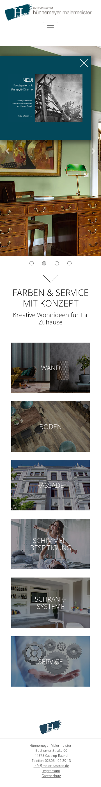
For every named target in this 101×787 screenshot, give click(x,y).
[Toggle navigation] (50, 27)
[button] (7, 151)
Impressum (51, 770)
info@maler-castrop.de (51, 765)
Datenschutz (51, 775)
